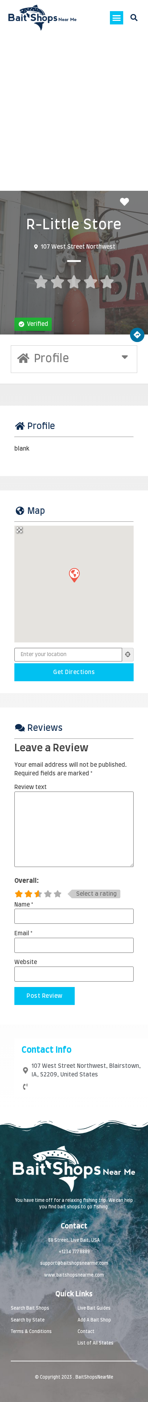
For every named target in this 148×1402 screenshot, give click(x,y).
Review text (30, 787)
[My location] (128, 654)
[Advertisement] (74, 113)
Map (36, 511)
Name (23, 905)
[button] (117, 18)
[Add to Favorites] (126, 202)
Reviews (45, 728)
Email (23, 933)
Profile (41, 426)
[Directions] (137, 335)
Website (25, 962)
